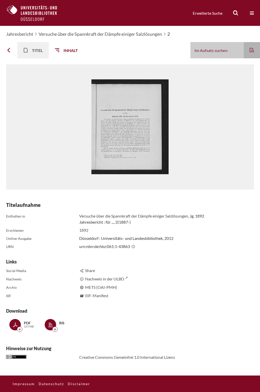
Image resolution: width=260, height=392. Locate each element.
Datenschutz (51, 384)
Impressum (24, 384)
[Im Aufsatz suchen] (252, 50)
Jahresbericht (19, 34)
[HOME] (36, 13)
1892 (83, 230)
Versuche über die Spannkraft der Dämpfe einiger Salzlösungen (100, 34)
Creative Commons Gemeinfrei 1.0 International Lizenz (127, 357)
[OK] (236, 13)
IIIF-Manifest (96, 295)
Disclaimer (79, 384)
